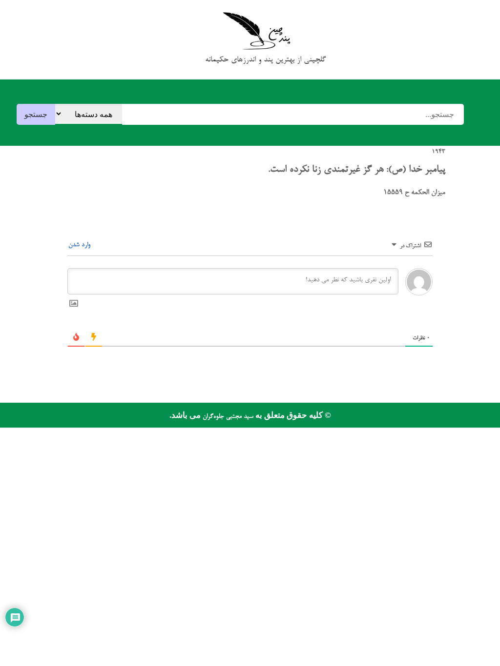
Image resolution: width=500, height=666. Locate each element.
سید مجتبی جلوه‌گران (227, 416)
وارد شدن (80, 245)
